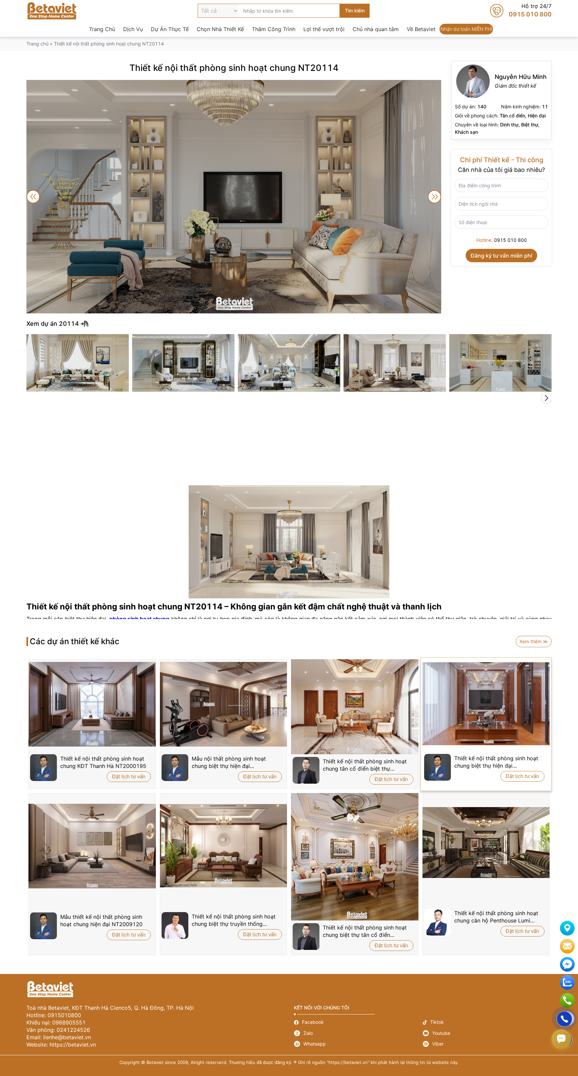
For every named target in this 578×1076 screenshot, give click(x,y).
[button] (547, 398)
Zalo (358, 1033)
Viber (487, 1044)
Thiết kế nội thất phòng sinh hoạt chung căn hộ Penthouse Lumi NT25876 (496, 917)
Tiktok (487, 1022)
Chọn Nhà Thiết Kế (220, 29)
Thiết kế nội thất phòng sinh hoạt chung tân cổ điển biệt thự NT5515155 (365, 765)
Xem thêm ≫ (533, 641)
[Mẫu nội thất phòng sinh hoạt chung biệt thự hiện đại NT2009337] (223, 704)
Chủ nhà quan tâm (376, 29)
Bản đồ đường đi (567, 928)
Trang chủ (37, 43)
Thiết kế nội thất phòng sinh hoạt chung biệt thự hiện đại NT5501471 (496, 762)
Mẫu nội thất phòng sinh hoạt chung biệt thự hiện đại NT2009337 (229, 762)
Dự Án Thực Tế (170, 29)
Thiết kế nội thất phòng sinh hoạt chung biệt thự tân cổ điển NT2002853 (365, 931)
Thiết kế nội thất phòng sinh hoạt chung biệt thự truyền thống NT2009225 (234, 920)
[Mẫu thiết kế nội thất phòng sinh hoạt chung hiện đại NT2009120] (92, 846)
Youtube (487, 1033)
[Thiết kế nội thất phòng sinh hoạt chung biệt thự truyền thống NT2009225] (223, 845)
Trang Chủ (102, 29)
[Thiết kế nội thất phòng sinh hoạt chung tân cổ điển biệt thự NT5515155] (354, 706)
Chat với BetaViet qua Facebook (567, 964)
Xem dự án (289, 323)
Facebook (358, 1022)
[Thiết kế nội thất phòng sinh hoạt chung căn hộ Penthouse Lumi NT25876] (486, 842)
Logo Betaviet (51, 10)
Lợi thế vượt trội (324, 29)
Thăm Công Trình (273, 29)
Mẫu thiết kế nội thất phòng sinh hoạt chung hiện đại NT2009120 (101, 920)
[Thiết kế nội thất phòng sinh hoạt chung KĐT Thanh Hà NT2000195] (92, 704)
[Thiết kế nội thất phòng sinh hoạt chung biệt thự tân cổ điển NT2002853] (354, 856)
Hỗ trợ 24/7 (521, 10)
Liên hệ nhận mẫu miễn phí (567, 946)
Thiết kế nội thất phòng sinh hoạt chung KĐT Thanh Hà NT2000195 (103, 762)
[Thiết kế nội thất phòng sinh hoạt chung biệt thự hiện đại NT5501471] (486, 703)
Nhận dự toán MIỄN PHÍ (466, 29)
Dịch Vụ (133, 29)
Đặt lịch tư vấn (129, 776)
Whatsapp (358, 1044)
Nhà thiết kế (501, 100)
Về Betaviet (421, 29)
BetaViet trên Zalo (567, 982)
